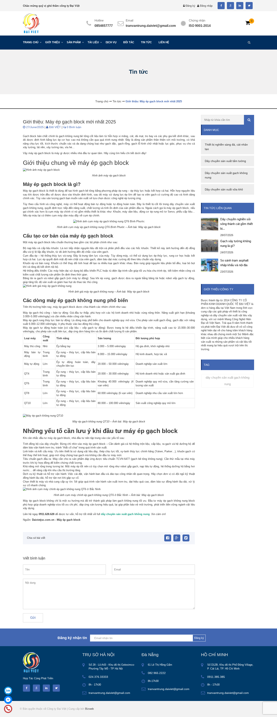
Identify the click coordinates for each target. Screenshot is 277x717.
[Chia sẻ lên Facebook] (167, 538)
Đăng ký (190, 5)
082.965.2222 (157, 673)
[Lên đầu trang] (239, 710)
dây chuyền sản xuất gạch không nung (227, 381)
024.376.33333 (98, 676)
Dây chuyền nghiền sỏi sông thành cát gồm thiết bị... (236, 223)
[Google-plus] (176, 538)
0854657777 (103, 25)
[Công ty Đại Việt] (31, 23)
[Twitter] (186, 538)
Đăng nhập (206, 5)
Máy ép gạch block (68, 519)
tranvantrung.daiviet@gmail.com (151, 25)
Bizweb (89, 708)
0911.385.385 (216, 676)
